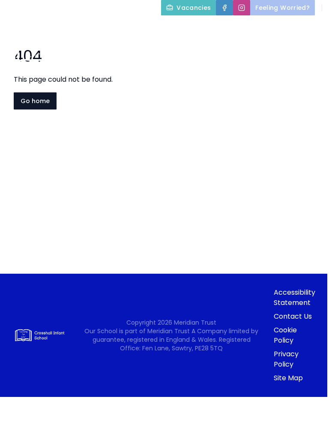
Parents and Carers (220, 70)
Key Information (282, 49)
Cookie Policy (285, 335)
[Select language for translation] (315, 30)
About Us (210, 49)
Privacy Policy (286, 359)
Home (168, 49)
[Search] (297, 30)
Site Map (288, 378)
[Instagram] (241, 7)
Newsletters (248, 90)
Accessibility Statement (294, 297)
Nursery (296, 70)
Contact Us (293, 316)
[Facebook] (224, 7)
